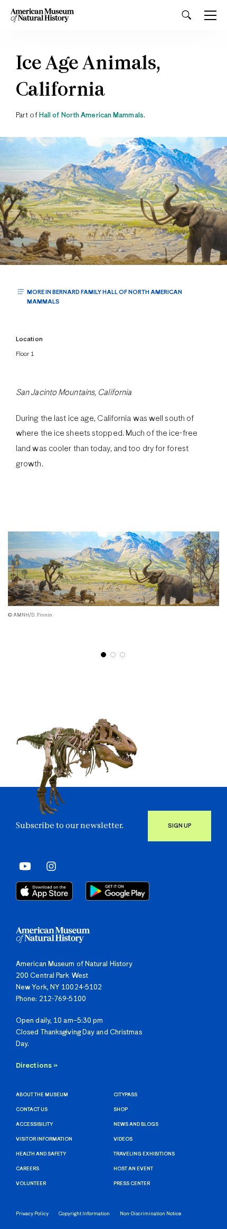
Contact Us (32, 1109)
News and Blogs (136, 1124)
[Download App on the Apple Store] (44, 891)
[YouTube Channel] (22, 866)
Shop (121, 1109)
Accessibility (34, 1124)
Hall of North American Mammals (91, 115)
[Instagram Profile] (48, 866)
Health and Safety (41, 1154)
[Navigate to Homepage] (42, 15)
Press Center (132, 1183)
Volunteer (31, 1183)
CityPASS (125, 1095)
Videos (123, 1139)
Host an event (133, 1169)
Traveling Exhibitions (144, 1154)
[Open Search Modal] (186, 15)
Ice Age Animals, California (88, 77)
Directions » (37, 1065)
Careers (27, 1169)
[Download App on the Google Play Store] (117, 891)
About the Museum (42, 1095)
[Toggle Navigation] (210, 15)
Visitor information (44, 1139)
